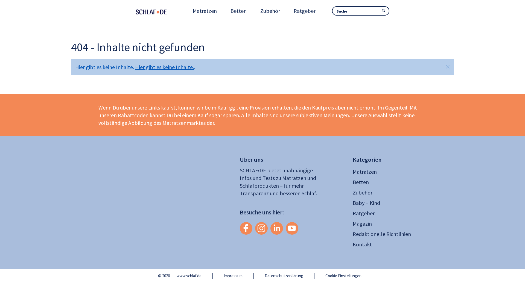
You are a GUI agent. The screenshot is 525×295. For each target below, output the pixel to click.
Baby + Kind (366, 202)
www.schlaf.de (189, 275)
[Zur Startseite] (159, 11)
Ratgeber (364, 213)
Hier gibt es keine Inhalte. (164, 67)
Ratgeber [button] (305, 10)
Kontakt (362, 244)
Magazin (362, 223)
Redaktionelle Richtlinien (382, 234)
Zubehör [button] (270, 10)
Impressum (233, 275)
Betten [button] (239, 10)
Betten (361, 182)
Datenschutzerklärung (284, 275)
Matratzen (365, 171)
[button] (448, 67)
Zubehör (362, 192)
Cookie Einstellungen (343, 275)
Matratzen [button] (205, 10)
